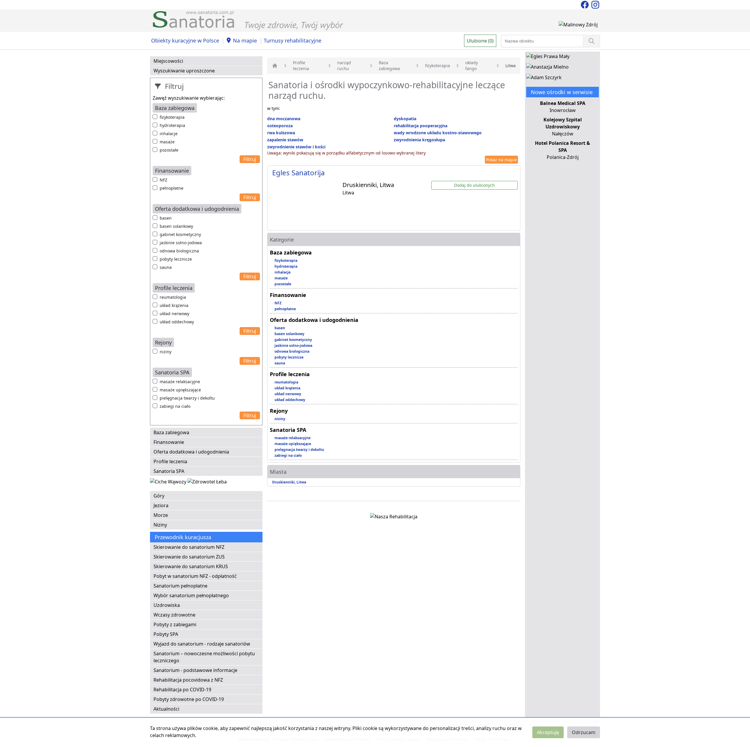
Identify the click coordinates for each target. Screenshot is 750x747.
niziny (165, 351)
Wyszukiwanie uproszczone (184, 70)
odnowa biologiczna (179, 251)
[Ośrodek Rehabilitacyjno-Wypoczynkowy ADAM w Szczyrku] (544, 78)
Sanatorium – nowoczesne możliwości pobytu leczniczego (204, 657)
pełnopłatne (171, 188)
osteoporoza (280, 125)
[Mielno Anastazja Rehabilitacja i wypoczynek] (547, 68)
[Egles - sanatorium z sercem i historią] (548, 57)
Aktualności (166, 709)
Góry (159, 496)
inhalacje (169, 133)
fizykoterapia (172, 117)
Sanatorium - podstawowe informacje (195, 670)
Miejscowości (168, 61)
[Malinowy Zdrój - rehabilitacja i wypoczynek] (578, 26)
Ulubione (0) (480, 41)
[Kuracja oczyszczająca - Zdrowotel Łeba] (207, 483)
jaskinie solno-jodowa (181, 242)
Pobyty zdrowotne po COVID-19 (189, 699)
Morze (161, 515)
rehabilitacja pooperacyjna (420, 125)
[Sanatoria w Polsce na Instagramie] (595, 4)
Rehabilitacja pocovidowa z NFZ (188, 680)
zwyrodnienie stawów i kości (296, 147)
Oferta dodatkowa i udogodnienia (191, 452)
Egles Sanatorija (298, 172)
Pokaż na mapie (501, 159)
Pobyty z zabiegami (175, 624)
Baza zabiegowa (171, 432)
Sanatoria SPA (169, 471)
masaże (167, 142)
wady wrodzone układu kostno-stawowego (438, 132)
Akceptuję (548, 732)
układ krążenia (174, 305)
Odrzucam (583, 732)
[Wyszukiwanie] (591, 41)
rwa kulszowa (281, 132)
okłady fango (471, 65)
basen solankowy (176, 226)
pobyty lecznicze (176, 259)
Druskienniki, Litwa (289, 482)
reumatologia (173, 297)
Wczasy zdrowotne (174, 615)
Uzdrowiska (167, 605)
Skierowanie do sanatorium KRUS (191, 566)
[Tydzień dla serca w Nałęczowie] (169, 483)
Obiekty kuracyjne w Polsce (185, 40)
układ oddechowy (177, 322)
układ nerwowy (174, 313)
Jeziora (161, 505)
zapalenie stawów (285, 139)
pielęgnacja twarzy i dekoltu (187, 398)
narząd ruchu (344, 65)
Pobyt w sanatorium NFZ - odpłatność (195, 576)
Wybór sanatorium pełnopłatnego (191, 595)
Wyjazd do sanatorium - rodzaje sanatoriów (202, 644)
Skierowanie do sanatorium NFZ (189, 547)
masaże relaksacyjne (180, 381)
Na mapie (245, 40)
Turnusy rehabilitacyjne (292, 40)
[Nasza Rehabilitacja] (393, 518)
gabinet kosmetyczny (180, 234)
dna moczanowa (283, 118)
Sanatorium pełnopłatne (180, 586)
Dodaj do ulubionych (474, 185)
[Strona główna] (275, 66)
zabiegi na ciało (175, 406)
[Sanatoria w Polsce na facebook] (585, 4)
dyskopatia (405, 118)
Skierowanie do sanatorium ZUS (189, 557)
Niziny (160, 525)
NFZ (163, 180)
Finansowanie (169, 442)
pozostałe (169, 150)
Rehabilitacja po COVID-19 (182, 689)
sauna (166, 267)
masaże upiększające (180, 390)
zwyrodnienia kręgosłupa (419, 139)
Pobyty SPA (166, 634)
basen (166, 218)
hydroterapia (172, 125)
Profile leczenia (170, 461)
